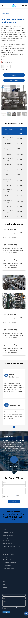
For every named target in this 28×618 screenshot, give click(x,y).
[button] (24, 97)
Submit (14, 501)
